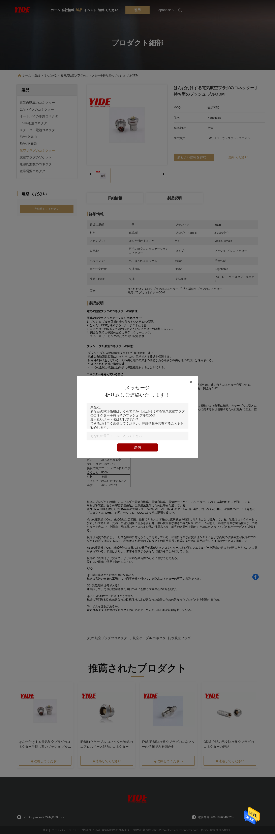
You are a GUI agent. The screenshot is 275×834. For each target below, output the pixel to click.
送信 (137, 447)
